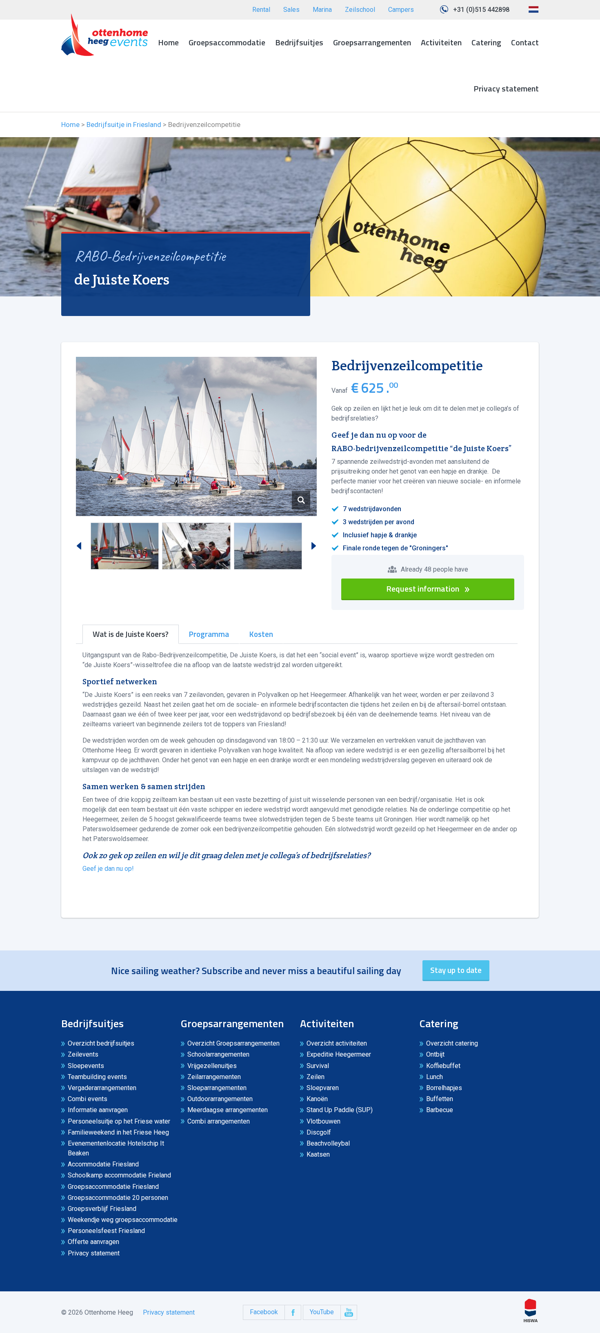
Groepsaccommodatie (227, 42)
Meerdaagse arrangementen (227, 1110)
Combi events (87, 1099)
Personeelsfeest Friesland (106, 1231)
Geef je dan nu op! (108, 868)
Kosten (261, 634)
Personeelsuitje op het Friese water (119, 1121)
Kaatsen (318, 1154)
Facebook (264, 1312)
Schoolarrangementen (218, 1054)
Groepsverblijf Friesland (102, 1209)
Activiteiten (441, 42)
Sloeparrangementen (217, 1088)
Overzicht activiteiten (337, 1043)
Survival (318, 1066)
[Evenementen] (104, 34)
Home (168, 42)
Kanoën (317, 1099)
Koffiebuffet (443, 1066)
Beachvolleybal (328, 1143)
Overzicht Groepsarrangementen (233, 1043)
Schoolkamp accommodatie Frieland (119, 1175)
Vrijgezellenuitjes (212, 1066)
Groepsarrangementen (372, 42)
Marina (322, 9)
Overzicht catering (452, 1043)
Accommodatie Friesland (103, 1164)
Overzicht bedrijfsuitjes (101, 1043)
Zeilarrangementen (214, 1077)
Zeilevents (83, 1054)
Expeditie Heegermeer (339, 1054)
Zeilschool (360, 9)
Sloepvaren (323, 1088)
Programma (209, 634)
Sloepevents (86, 1066)
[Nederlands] (533, 12)
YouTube (322, 1312)
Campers (401, 9)
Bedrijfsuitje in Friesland (124, 124)
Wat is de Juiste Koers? (131, 634)
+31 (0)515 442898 (481, 9)
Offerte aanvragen (93, 1242)
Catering (486, 42)
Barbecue (439, 1110)
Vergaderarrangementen (102, 1088)
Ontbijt (435, 1054)
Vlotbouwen (323, 1121)
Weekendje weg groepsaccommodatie (123, 1220)
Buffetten (439, 1099)
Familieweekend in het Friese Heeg (118, 1132)
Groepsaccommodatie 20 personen (118, 1198)
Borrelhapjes (444, 1088)
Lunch (434, 1077)
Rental (261, 9)
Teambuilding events (97, 1077)
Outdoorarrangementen (220, 1099)
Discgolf (319, 1132)
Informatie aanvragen (98, 1110)
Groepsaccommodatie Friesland (113, 1187)
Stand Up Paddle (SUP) (340, 1110)
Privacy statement (506, 88)
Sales (291, 9)
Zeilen (315, 1077)
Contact (525, 42)
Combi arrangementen (218, 1121)
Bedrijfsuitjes (299, 42)
